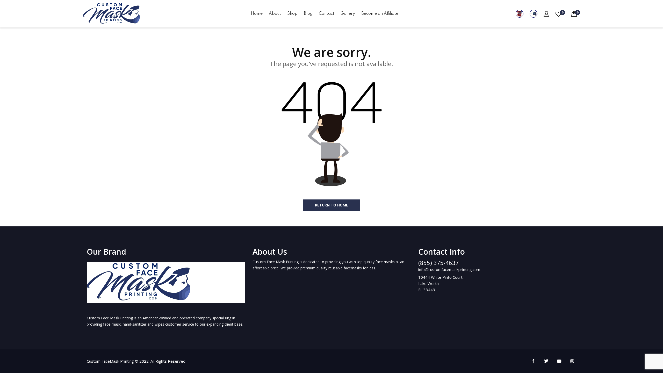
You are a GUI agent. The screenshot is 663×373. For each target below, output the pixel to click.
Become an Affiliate (379, 14)
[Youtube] (559, 361)
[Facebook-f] (533, 361)
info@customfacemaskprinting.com (449, 269)
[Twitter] (546, 361)
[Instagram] (572, 361)
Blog (308, 14)
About (275, 14)
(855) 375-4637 (438, 263)
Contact (326, 14)
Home (257, 14)
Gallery (348, 14)
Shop (292, 14)
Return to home (331, 205)
